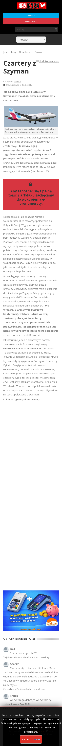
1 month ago (39, 689)
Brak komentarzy (49, 61)
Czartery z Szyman (19, 67)
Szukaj (56, 29)
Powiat (17, 81)
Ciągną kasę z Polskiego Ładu (17, 689)
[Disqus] (31, 448)
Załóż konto (31, 21)
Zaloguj (31, 16)
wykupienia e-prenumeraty (32, 201)
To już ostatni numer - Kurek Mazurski (20, 657)
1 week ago (45, 657)
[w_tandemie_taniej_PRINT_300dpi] (31, 610)
